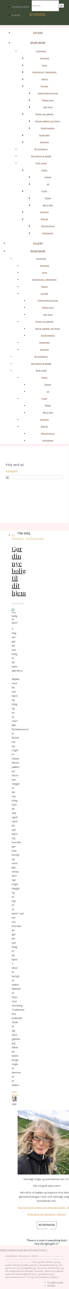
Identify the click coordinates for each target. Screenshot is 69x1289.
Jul (48, 184)
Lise (14, 1103)
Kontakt (16, 15)
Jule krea (48, 107)
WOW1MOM (37, 42)
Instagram (12, 471)
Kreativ (44, 86)
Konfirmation (48, 128)
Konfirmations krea (48, 93)
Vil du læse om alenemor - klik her (46, 1214)
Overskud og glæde (41, 156)
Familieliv (41, 51)
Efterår (44, 219)
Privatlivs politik (20, 6)
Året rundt (41, 163)
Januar (47, 177)
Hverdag (44, 58)
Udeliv (44, 79)
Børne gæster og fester (48, 121)
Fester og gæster (45, 114)
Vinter (44, 170)
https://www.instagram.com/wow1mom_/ (24, 1250)
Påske (48, 198)
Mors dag (48, 205)
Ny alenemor (41, 149)
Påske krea (48, 100)
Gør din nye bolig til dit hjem (19, 571)
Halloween (47, 233)
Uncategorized (35, 538)
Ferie (44, 65)
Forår (44, 191)
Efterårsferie (48, 226)
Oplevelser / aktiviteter (44, 72)
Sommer (44, 212)
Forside (38, 32)
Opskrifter (44, 135)
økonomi (44, 142)
